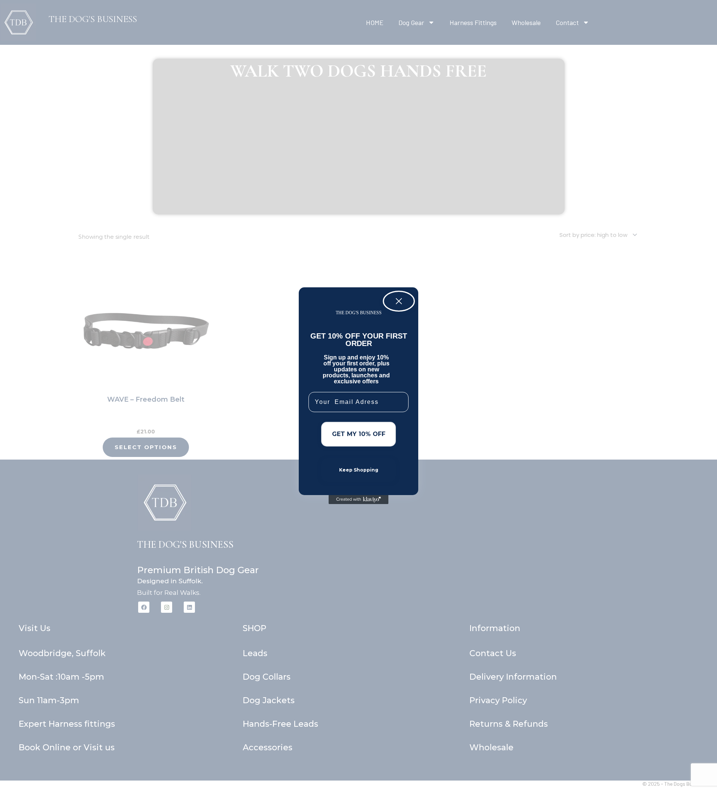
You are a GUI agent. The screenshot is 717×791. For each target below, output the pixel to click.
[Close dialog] (399, 301)
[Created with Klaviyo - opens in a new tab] (358, 499)
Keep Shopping (358, 470)
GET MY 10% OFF (358, 434)
